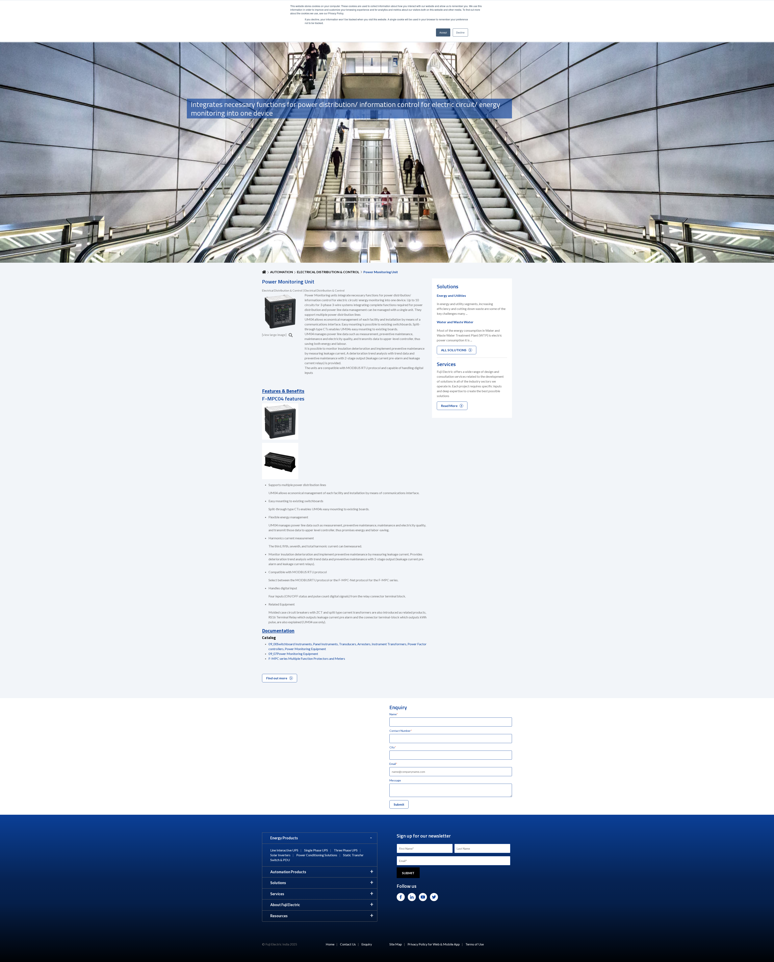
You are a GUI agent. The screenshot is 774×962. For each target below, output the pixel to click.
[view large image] (274, 335)
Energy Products (284, 838)
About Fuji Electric (285, 904)
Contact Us (348, 944)
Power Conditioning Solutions (316, 855)
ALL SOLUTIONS (453, 350)
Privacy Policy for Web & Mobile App (434, 944)
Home (330, 944)
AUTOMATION (281, 272)
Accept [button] (443, 32)
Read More (449, 406)
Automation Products (288, 872)
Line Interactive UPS (284, 850)
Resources (279, 916)
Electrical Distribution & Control (328, 272)
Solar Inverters (280, 855)
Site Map (395, 944)
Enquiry (366, 944)
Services (277, 894)
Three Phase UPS (346, 850)
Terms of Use (474, 944)
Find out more (276, 678)
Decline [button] (460, 32)
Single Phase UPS (316, 850)
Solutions (278, 882)
